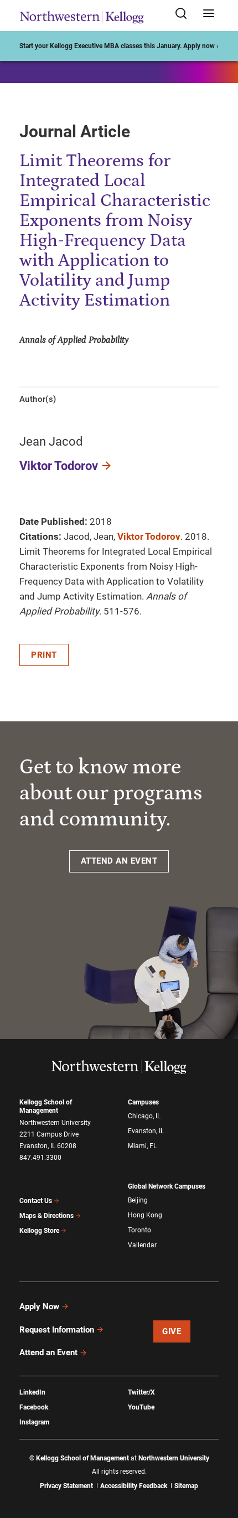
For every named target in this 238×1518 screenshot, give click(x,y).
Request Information (56, 1330)
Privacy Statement (66, 1486)
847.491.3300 (40, 1157)
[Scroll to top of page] (219, 1460)
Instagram (34, 1422)
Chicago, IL (144, 1116)
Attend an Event (48, 1352)
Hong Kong (145, 1215)
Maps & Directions (46, 1216)
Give (171, 1331)
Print (44, 655)
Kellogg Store (39, 1231)
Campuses (143, 1102)
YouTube (141, 1407)
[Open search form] (185, 14)
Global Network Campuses (166, 1186)
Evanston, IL (146, 1131)
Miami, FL (142, 1146)
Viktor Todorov (58, 466)
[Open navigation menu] (209, 14)
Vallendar (142, 1245)
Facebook (33, 1407)
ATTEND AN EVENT (119, 861)
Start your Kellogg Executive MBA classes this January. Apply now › (119, 46)
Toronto (139, 1230)
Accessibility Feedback (133, 1486)
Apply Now (39, 1307)
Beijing (138, 1200)
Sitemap (186, 1486)
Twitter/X (141, 1392)
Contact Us (35, 1201)
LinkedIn (32, 1392)
